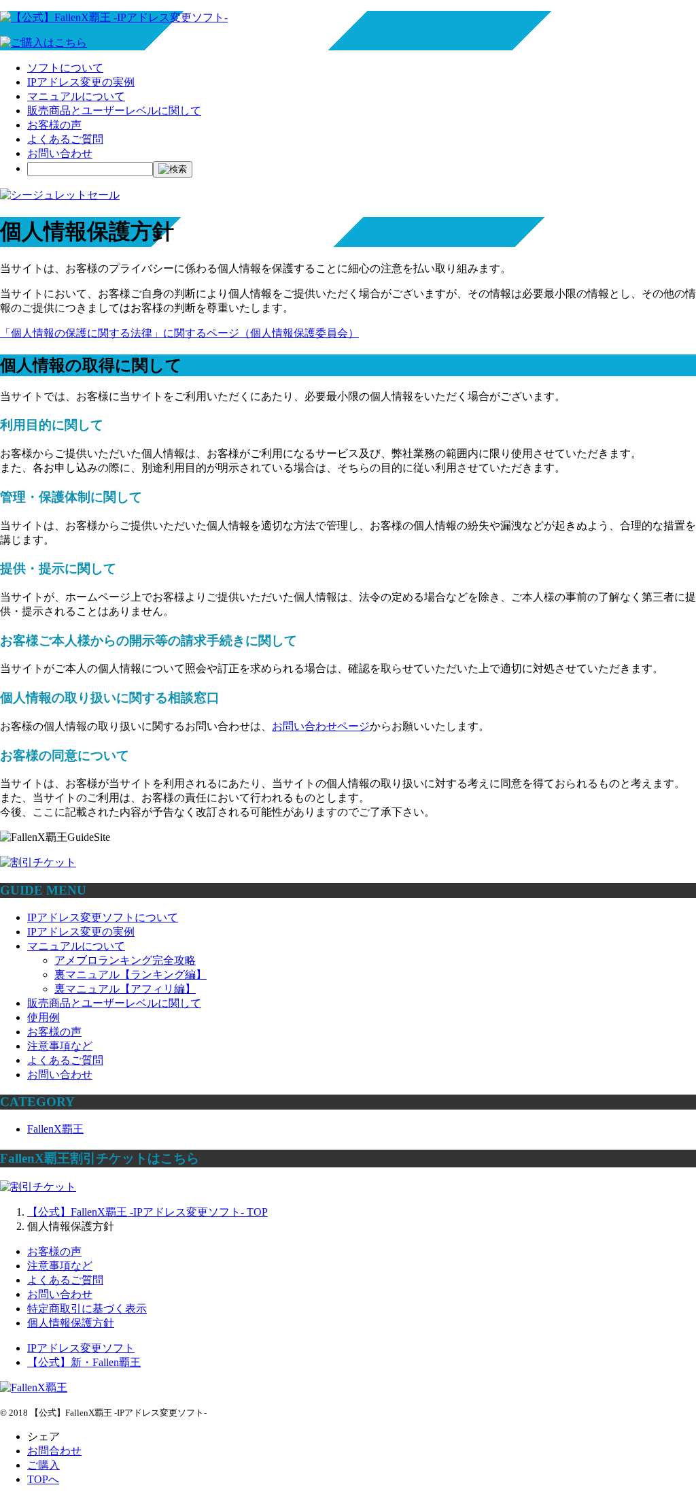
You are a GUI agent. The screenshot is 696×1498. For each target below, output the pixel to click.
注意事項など (59, 1046)
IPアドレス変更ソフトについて (102, 917)
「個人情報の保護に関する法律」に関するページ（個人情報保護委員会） (179, 333)
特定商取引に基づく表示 (87, 1308)
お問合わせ (54, 1451)
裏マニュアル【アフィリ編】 (125, 989)
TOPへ (43, 1479)
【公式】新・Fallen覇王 (84, 1362)
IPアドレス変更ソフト (81, 1348)
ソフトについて (65, 67)
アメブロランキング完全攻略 (125, 960)
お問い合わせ (59, 153)
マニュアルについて (76, 96)
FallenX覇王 (55, 1129)
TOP (147, 1212)
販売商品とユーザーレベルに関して (114, 110)
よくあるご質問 (65, 139)
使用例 (43, 1017)
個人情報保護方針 (70, 1323)
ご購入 (43, 1465)
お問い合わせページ (321, 726)
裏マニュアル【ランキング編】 (130, 974)
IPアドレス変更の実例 (81, 82)
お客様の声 (54, 125)
